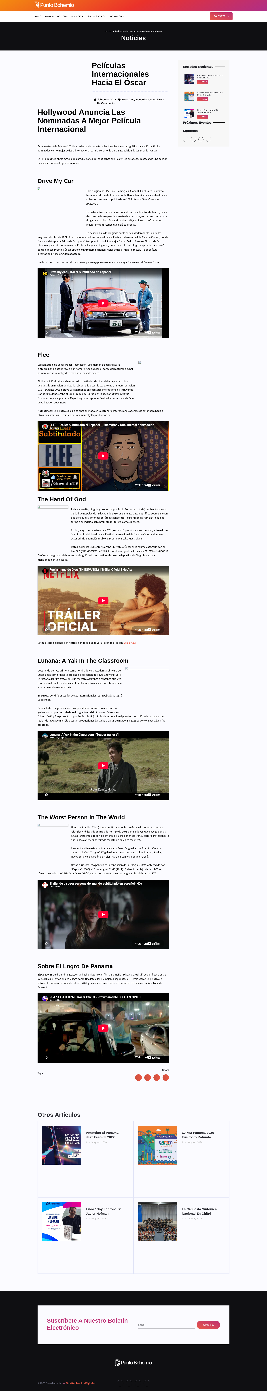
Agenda (49, 16)
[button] (138, 1077)
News (160, 99)
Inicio (37, 16)
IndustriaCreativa (146, 99)
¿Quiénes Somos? (97, 16)
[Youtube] (230, 5)
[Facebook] (219, 5)
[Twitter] (224, 5)
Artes (124, 99)
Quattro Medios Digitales (80, 1383)
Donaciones (117, 16)
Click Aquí (130, 642)
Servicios (77, 16)
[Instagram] (214, 5)
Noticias (62, 16)
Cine (131, 99)
